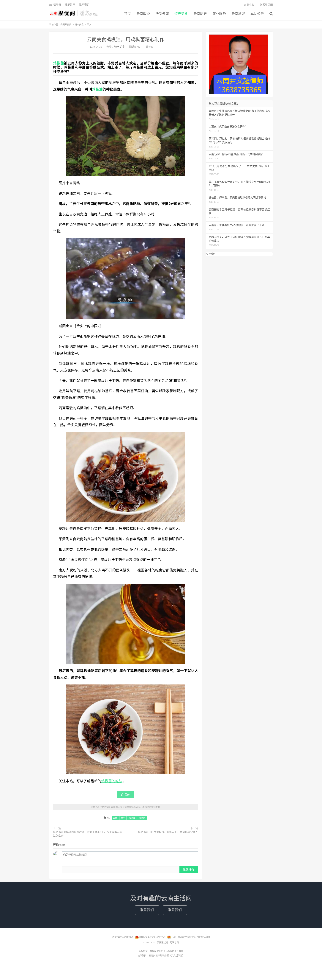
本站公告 (257, 14)
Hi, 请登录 (55, 4)
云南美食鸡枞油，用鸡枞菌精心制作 (125, 39)
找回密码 (84, 4)
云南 (115, 818)
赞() (127, 794)
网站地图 (174, 942)
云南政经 (143, 14)
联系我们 (147, 910)
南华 (123, 818)
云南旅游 (238, 14)
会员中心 (249, 4)
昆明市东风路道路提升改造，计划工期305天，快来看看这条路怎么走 (87, 834)
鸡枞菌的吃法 (111, 781)
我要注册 (70, 4)
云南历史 (200, 14)
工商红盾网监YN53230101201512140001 (190, 937)
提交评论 (189, 869)
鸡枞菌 (58, 63)
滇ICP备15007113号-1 (122, 937)
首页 (127, 14)
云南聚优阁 (62, 13)
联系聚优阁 (266, 4)
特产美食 (181, 14)
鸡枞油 (97, 89)
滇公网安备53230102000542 (152, 937)
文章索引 (211, 254)
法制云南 (162, 14)
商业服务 (219, 14)
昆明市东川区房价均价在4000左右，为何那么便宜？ (168, 832)
